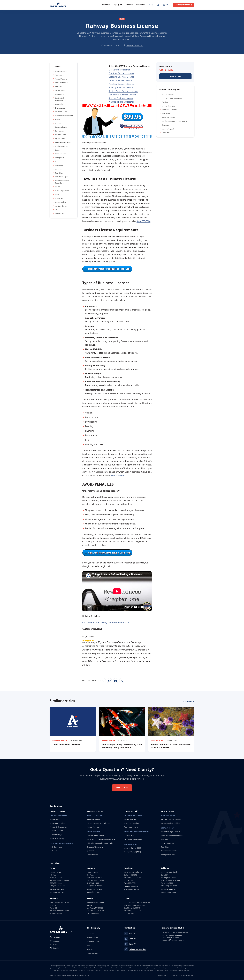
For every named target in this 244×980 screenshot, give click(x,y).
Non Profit (59, 169)
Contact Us (141, 5)
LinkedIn (55, 948)
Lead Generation (61, 146)
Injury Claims (60, 138)
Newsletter (59, 165)
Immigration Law (61, 127)
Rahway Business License (121, 87)
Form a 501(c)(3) (56, 834)
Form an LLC (54, 819)
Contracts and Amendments (171, 835)
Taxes (57, 194)
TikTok (54, 944)
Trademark (59, 198)
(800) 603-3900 (143, 221)
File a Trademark (130, 819)
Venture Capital (61, 206)
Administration (60, 71)
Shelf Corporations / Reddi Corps (62, 181)
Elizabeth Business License (121, 76)
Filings (57, 119)
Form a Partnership (57, 838)
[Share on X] (121, 680)
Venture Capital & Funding (171, 819)
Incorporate (59, 131)
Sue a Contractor (167, 843)
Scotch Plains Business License (123, 91)
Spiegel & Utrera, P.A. (134, 45)
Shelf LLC (53, 851)
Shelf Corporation (56, 847)
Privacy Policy (162, 975)
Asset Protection (61, 83)
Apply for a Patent (131, 827)
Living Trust (59, 157)
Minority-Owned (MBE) (132, 848)
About (128, 5)
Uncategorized (60, 202)
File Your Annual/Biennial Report (99, 823)
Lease (57, 150)
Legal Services (60, 154)
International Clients (63, 142)
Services (104, 5)
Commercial (59, 94)
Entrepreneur (60, 108)
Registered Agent (61, 177)
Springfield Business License (122, 94)
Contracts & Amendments (60, 99)
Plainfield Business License (121, 84)
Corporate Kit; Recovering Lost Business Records (105, 622)
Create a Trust (129, 835)
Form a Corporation (57, 823)
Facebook (56, 941)
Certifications (60, 90)
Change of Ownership (95, 847)
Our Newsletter (92, 953)
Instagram (56, 937)
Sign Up (90, 949)
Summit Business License (121, 98)
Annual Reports (61, 79)
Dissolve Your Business (95, 835)
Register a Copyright (131, 823)
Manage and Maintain (96, 811)
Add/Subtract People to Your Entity (100, 843)
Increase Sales (60, 135)
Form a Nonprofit (56, 831)
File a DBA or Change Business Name (101, 839)
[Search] (157, 4)
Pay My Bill (117, 5)
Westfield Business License (121, 101)
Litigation (164, 839)
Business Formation (94, 941)
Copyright (59, 104)
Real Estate (59, 173)
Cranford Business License (121, 73)
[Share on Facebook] (109, 680)
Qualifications (92, 851)
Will (56, 210)
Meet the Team (92, 937)
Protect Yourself (130, 811)
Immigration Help (168, 854)
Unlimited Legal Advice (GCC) (172, 832)
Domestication (92, 854)
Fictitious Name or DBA (64, 115)
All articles (187, 701)
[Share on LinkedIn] (115, 680)
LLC (56, 161)
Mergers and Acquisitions (170, 823)
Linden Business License (120, 80)
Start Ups (58, 187)
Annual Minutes (93, 827)
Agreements (59, 75)
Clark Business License (119, 69)
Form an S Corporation (58, 827)
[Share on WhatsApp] (103, 680)
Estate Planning (61, 112)
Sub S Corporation (62, 190)
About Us (90, 933)
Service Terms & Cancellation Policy (182, 975)
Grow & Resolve (167, 811)
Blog (150, 5)
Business (58, 86)
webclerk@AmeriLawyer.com (173, 940)
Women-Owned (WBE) (132, 852)
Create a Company (57, 811)
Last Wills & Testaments (133, 839)
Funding (58, 123)
